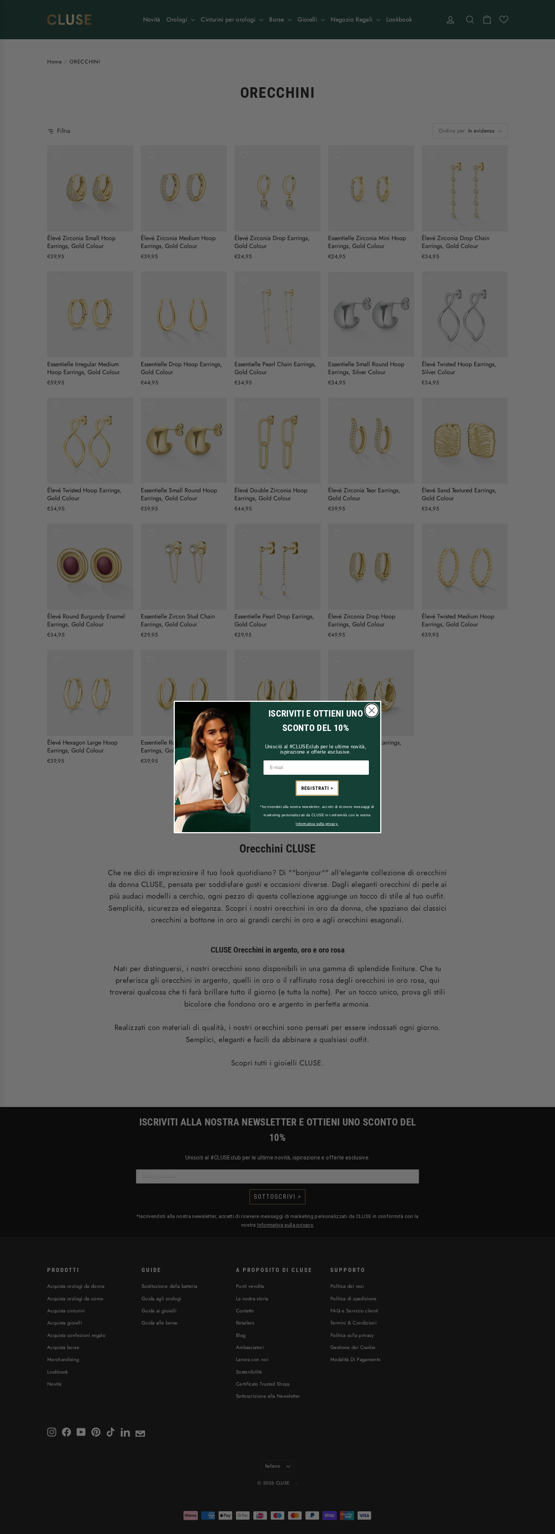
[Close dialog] (371, 710)
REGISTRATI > (317, 788)
